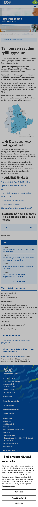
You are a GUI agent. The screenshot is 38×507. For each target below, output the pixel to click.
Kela (2, 189)
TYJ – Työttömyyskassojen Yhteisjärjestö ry (16, 193)
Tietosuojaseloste (9, 405)
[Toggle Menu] (35, 6)
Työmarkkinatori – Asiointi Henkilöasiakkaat (16, 182)
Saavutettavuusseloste (11, 401)
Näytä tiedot (19, 503)
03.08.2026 (6, 247)
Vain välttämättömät (19, 498)
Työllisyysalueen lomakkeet (10, 204)
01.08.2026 (6, 255)
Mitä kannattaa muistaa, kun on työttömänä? (16, 208)
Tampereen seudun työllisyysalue (12, 39)
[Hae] (35, 2)
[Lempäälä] (7, 1)
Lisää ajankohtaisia (18, 281)
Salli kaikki (19, 492)
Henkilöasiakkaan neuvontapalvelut (13, 357)
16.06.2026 (6, 272)
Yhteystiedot (7, 397)
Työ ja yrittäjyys (10, 34)
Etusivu (3, 34)
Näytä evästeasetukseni (11, 409)
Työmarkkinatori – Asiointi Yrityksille (13, 186)
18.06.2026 (6, 264)
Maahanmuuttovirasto (9, 197)
